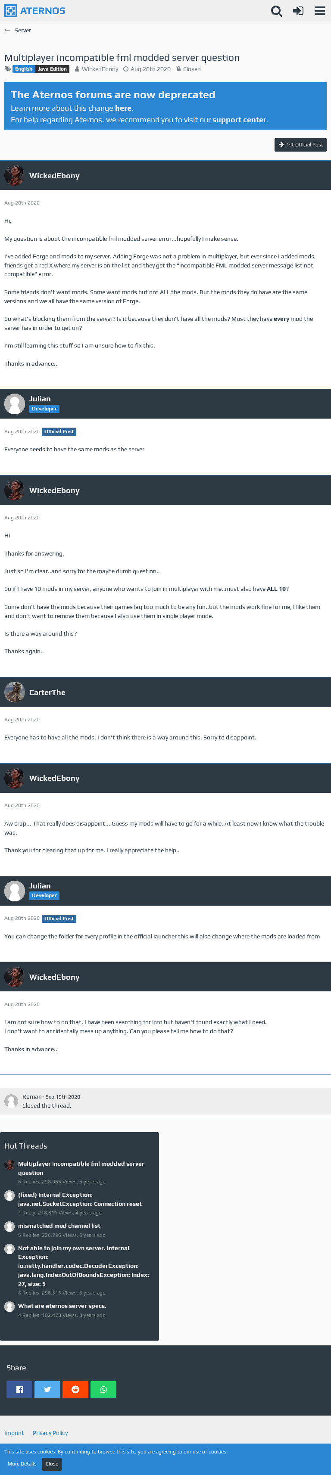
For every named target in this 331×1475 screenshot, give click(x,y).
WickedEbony (100, 68)
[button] (319, 10)
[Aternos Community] (35, 10)
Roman (32, 1096)
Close (52, 1464)
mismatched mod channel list (59, 1225)
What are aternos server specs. (62, 1305)
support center (239, 119)
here (123, 107)
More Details (22, 1464)
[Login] (298, 10)
